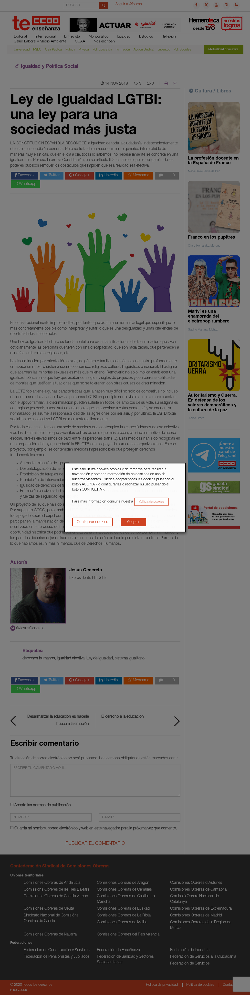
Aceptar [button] (133, 522)
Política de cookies (151, 501)
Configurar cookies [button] (92, 522)
